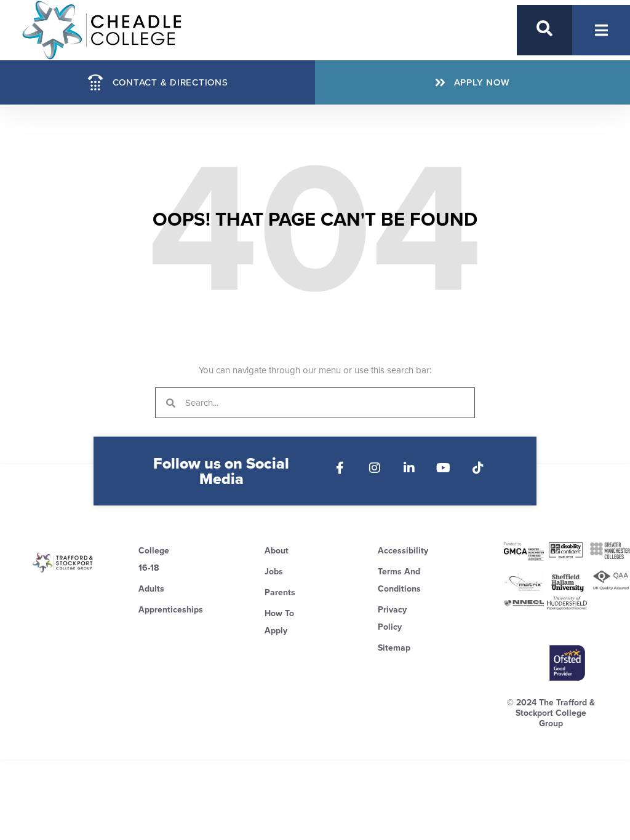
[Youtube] (443, 468)
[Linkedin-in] (409, 468)
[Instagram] (375, 468)
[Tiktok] (478, 468)
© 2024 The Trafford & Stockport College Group (551, 713)
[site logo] (63, 563)
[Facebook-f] (340, 468)
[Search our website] (544, 28)
